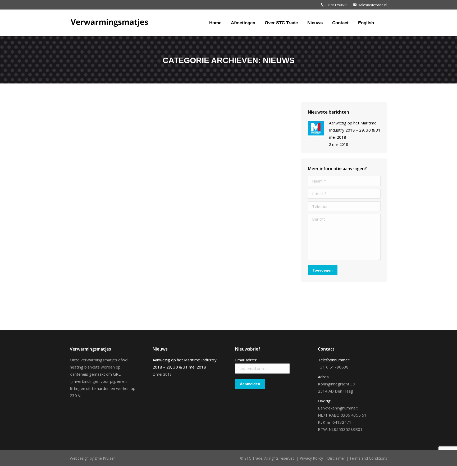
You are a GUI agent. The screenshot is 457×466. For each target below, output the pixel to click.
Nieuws (82, 269)
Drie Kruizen (105, 458)
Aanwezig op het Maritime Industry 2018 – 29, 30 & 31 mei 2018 (156, 259)
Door (115, 269)
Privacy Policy (311, 458)
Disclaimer (336, 458)
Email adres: (246, 359)
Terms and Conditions (368, 458)
